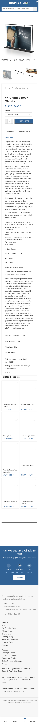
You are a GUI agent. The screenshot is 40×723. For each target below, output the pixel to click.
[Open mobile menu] (4, 3)
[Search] (35, 9)
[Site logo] (19, 3)
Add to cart (24, 118)
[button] (4, 38)
